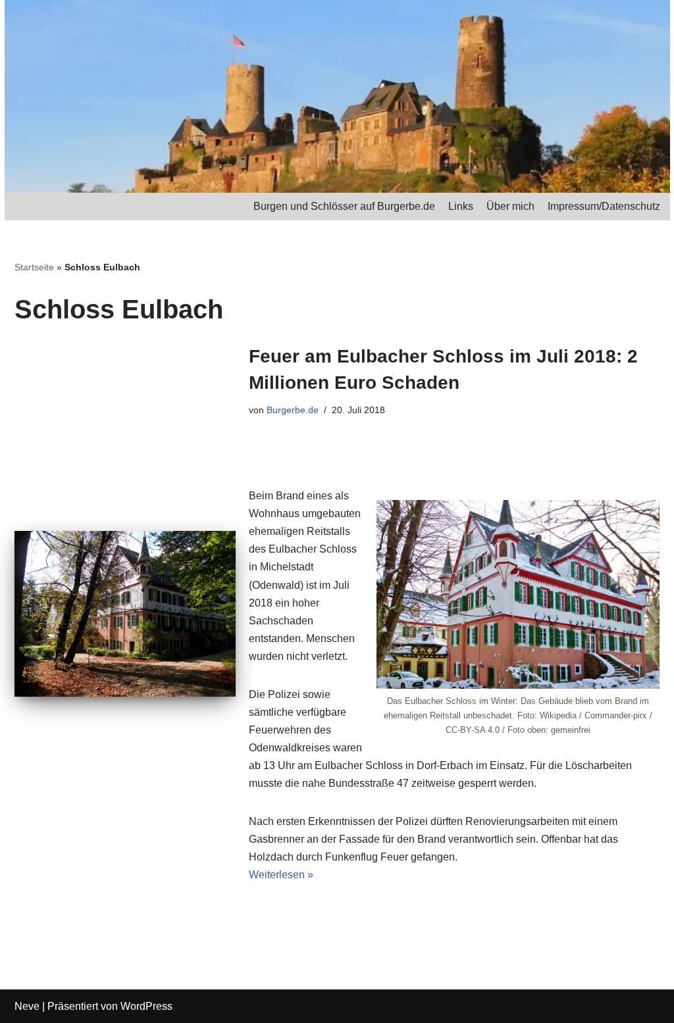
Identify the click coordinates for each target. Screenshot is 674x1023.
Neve (26, 1006)
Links (460, 206)
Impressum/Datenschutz (604, 206)
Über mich (510, 206)
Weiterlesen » (281, 874)
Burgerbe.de (293, 410)
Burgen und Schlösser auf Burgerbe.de (344, 206)
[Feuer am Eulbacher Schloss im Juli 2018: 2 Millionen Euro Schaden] (125, 614)
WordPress (146, 1006)
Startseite (34, 267)
